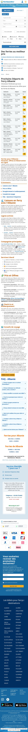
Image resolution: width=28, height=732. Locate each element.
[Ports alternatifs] (3, 32)
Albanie (6, 608)
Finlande (7, 628)
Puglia (6, 671)
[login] (22, 1)
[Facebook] (8, 699)
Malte (6, 663)
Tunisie (6, 680)
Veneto (18, 680)
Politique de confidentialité (21, 728)
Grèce (17, 631)
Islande (18, 654)
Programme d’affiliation (13, 694)
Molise (18, 666)
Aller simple (19, 10)
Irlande (6, 654)
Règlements (4, 695)
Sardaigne (19, 671)
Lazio (6, 657)
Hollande (19, 634)
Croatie (18, 616)
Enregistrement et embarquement (13, 191)
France (18, 628)
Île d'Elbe (7, 637)
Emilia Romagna (7, 623)
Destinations (23, 692)
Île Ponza (19, 642)
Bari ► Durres (14, 441)
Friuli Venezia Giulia (8, 632)
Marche (18, 663)
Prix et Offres (6, 188)
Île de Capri (19, 640)
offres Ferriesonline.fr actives (13, 299)
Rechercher (14, 46)
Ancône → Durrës (8, 232)
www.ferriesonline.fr (8, 2)
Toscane (18, 677)
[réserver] (24, 97)
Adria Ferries (21, 247)
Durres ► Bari (14, 452)
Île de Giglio (8, 642)
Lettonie (19, 657)
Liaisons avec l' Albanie (9, 186)
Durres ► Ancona (14, 449)
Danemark (7, 619)
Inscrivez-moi (13, 586)
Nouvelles (22, 694)
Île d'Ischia (19, 637)
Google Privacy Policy (9, 590)
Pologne (18, 669)
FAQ (2, 693)
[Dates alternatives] (15, 32)
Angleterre (19, 611)
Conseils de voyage (8, 194)
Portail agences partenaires (14, 690)
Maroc (6, 666)
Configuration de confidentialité (8, 728)
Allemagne (7, 611)
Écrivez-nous (8, 475)
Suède (6, 677)
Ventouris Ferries (19, 251)
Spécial (21, 690)
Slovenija (19, 674)
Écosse (18, 619)
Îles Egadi (7, 648)
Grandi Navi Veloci (8, 244)
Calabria (7, 614)
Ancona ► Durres (14, 439)
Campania (19, 614)
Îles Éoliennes (20, 648)
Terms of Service (17, 590)
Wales (6, 683)
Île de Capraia (8, 640)
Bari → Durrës (7, 226)
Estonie (18, 625)
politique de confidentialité (12, 582)
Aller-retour (7, 10)
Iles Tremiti (19, 651)
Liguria (6, 660)
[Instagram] (3, 699)
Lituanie (18, 660)
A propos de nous (4, 690)
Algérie (18, 608)
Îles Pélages (8, 651)
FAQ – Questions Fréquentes (11, 197)
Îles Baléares (8, 645)
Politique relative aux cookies (14, 730)
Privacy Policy (25, 711)
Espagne (18, 622)
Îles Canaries (20, 645)
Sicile (6, 674)
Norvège (7, 669)
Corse (6, 616)
